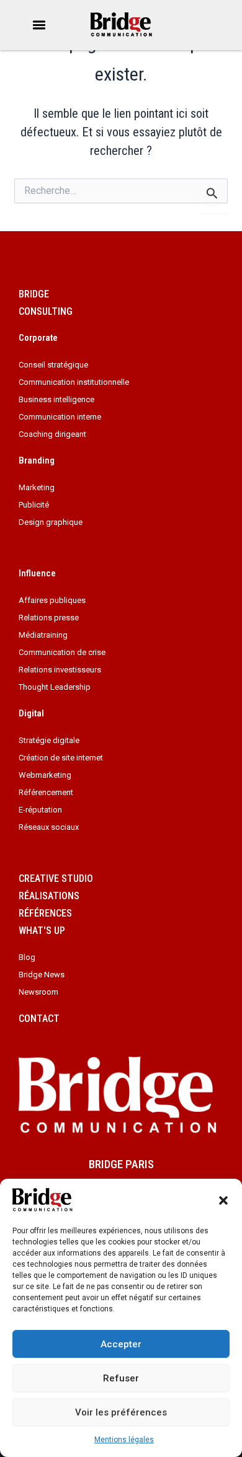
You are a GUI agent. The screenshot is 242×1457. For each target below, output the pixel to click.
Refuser (121, 1378)
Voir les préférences (121, 1412)
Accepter (121, 1344)
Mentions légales (124, 1439)
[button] (223, 1200)
